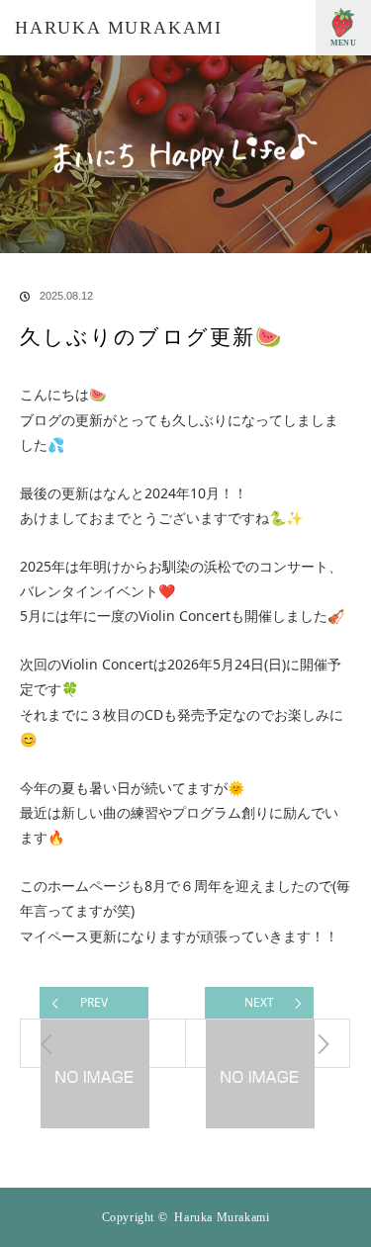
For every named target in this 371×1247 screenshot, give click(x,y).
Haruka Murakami (119, 28)
